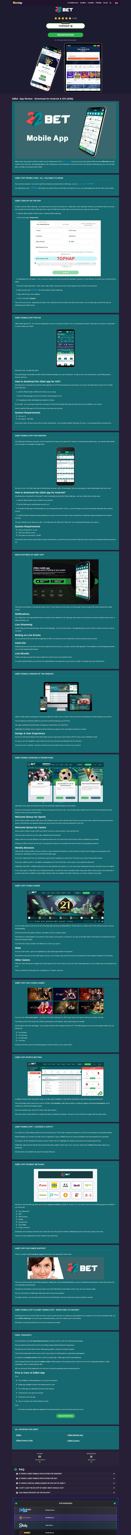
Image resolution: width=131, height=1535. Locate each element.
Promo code (65, 24)
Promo (98, 3)
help (65, 41)
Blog (105, 3)
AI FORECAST (73, 3)
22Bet (18, 1436)
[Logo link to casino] (65, 11)
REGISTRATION (65, 36)
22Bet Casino (74, 1442)
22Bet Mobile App (75, 1436)
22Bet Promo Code (24, 1441)
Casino (91, 3)
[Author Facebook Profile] (40, 1462)
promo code (81, 185)
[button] (65, 1475)
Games (83, 3)
